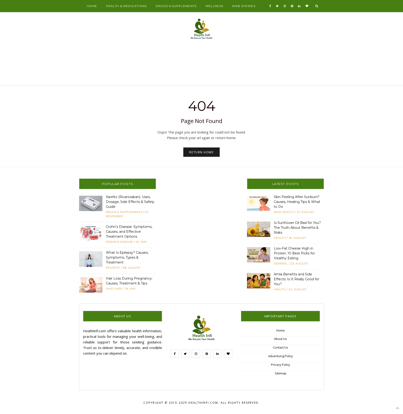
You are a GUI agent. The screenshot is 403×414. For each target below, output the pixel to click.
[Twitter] (277, 6)
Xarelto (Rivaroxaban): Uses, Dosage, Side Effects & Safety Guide (130, 202)
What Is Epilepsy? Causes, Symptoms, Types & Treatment (127, 257)
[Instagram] (284, 6)
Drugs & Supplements (176, 6)
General (281, 263)
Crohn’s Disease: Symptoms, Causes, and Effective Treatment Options (129, 232)
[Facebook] (270, 6)
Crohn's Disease (119, 241)
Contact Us (280, 347)
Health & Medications (126, 6)
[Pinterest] (292, 6)
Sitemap (280, 373)
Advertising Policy (280, 356)
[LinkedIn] (299, 6)
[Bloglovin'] (307, 6)
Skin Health (284, 212)
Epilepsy (113, 267)
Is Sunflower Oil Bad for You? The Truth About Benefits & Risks (297, 228)
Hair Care (114, 288)
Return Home (201, 152)
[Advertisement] (201, 64)
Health (280, 238)
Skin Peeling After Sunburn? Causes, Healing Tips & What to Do (297, 202)
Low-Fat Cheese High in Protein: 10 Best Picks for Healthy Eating (294, 253)
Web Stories (243, 6)
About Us (280, 339)
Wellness (214, 6)
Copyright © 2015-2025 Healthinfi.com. (181, 403)
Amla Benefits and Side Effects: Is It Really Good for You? (296, 279)
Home (92, 6)
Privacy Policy (280, 365)
